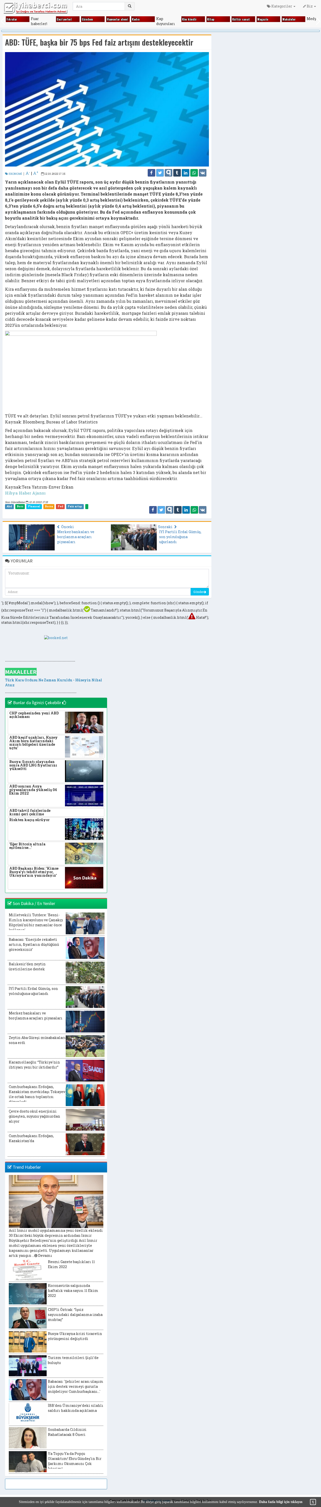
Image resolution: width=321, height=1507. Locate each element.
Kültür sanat (233, 19)
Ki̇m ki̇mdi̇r (181, 19)
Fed (60, 506)
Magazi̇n (254, 19)
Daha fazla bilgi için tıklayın (280, 1502)
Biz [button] (309, 6)
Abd (9, 506)
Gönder (198, 592)
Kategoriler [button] (282, 6)
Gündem (79, 19)
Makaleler (280, 19)
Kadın (127, 19)
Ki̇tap (202, 19)
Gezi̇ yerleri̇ (55, 19)
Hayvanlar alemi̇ (109, 19)
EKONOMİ (15, 174)
